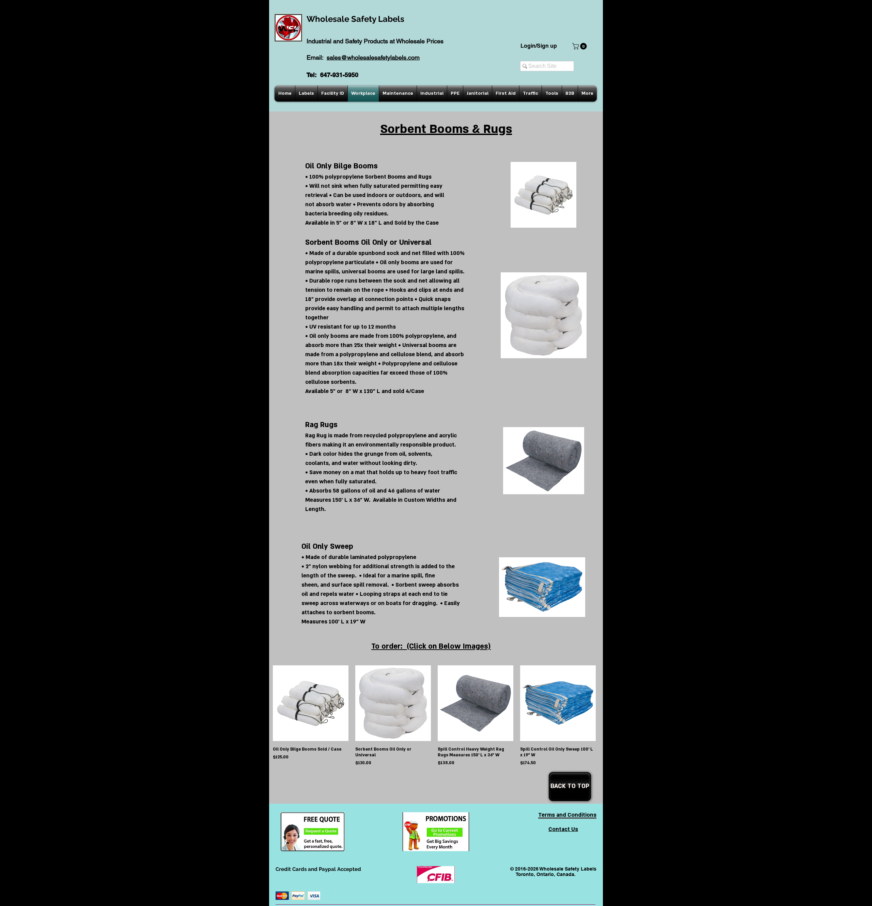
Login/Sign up (538, 46)
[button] (580, 46)
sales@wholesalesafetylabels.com (373, 57)
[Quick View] (310, 703)
